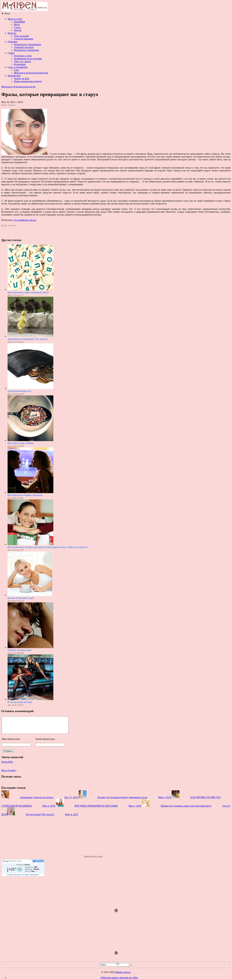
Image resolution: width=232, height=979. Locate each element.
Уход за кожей (21, 36)
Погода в (23, 865)
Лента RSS (7, 761)
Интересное (14, 75)
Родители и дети (23, 55)
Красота (12, 33)
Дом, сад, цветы (22, 61)
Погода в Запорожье (30, 875)
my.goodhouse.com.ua (25, 220)
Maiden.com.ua (123, 972)
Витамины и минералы (26, 50)
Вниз (5, 13)
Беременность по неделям (28, 58)
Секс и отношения (17, 67)
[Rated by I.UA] (123, 965)
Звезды (17, 30)
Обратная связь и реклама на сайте (119, 977)
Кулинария (20, 64)
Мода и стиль (15, 18)
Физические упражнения (27, 44)
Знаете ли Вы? (22, 78)
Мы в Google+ (9, 770)
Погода (5, 861)
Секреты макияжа (23, 38)
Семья (11, 53)
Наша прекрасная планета (28, 81)
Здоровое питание (23, 47)
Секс (16, 70)
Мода (17, 24)
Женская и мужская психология (31, 72)
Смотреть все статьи (93, 856)
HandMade (19, 21)
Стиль (17, 27)
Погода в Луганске (14, 875)
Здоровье (12, 41)
